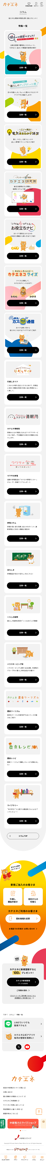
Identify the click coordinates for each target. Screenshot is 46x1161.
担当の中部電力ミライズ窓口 (13, 1088)
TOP (5, 1015)
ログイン (36, 6)
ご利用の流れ (22, 990)
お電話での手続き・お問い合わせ (22, 929)
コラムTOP (23, 836)
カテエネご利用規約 (10, 1101)
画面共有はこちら (9, 1113)
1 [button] (20, 1130)
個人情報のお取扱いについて (13, 1096)
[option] (23, 1124)
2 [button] (22, 1130)
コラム (34, 1159)
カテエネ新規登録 (23, 982)
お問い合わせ (8, 1092)
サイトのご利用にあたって (12, 1105)
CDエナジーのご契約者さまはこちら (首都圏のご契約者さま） (23, 997)
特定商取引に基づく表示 (11, 1109)
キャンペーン (24, 1159)
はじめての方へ (6, 1159)
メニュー (42, 1159)
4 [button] (25, 1130)
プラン (15, 1159)
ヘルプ (41, 6)
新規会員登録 (29, 6)
